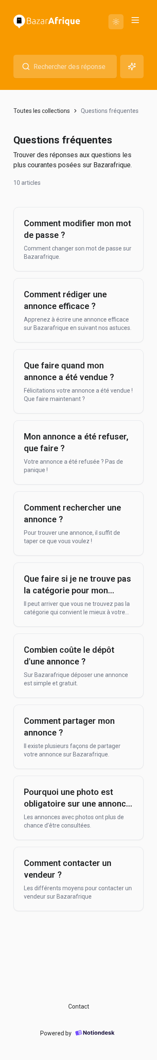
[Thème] (116, 21)
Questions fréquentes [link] (110, 110)
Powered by (56, 1033)
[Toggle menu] (135, 20)
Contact (78, 1006)
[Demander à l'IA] (132, 66)
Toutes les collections (41, 110)
